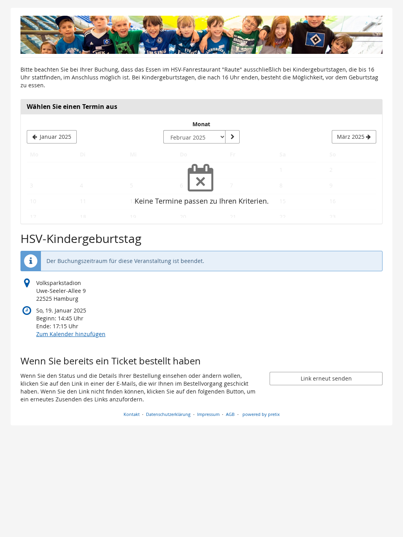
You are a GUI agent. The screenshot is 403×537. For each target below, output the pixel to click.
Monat (201, 124)
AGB (230, 414)
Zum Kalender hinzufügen (70, 334)
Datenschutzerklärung (168, 414)
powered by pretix (261, 414)
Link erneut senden (326, 378)
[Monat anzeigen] (232, 136)
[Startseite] (201, 35)
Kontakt (132, 414)
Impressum (208, 414)
